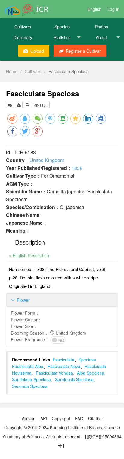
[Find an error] (10, 105)
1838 (77, 167)
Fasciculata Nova (64, 366)
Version (28, 418)
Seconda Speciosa (30, 386)
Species (62, 26)
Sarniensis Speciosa (74, 379)
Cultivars (22, 26)
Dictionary (22, 37)
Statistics (62, 37)
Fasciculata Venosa (54, 373)
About (101, 37)
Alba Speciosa (90, 373)
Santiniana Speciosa (31, 379)
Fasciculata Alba (27, 366)
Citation (95, 418)
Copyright (61, 418)
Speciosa (87, 360)
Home (11, 71)
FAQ (79, 418)
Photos (101, 26)
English (94, 9)
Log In (113, 9)
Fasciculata (63, 360)
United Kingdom (46, 160)
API (43, 418)
